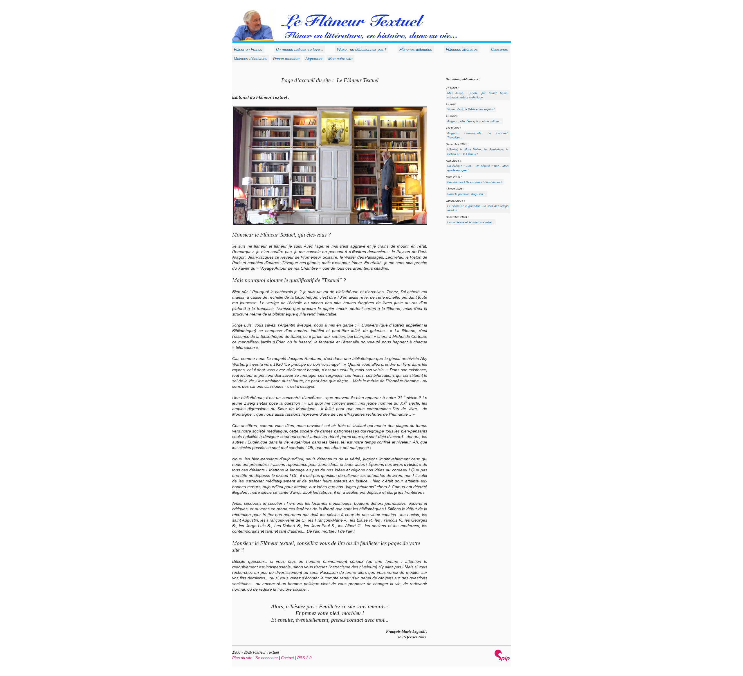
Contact (287, 658)
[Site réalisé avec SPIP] (502, 655)
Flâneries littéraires (462, 49)
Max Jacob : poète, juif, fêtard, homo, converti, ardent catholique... (477, 95)
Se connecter (266, 658)
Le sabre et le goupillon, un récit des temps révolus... (477, 208)
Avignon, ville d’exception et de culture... (474, 121)
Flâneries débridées (415, 49)
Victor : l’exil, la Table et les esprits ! (471, 109)
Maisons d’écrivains (250, 59)
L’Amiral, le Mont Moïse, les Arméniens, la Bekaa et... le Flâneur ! (477, 151)
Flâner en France (248, 49)
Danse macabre (286, 59)
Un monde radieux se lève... (299, 49)
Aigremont (313, 59)
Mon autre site (340, 59)
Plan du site (242, 658)
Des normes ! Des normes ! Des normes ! (474, 182)
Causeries (499, 49)
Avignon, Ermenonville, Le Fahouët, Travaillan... (477, 135)
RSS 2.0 (304, 658)
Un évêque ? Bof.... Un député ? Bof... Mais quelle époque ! (477, 168)
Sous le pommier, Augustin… (466, 194)
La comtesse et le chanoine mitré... (470, 222)
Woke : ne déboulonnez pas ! (361, 49)
